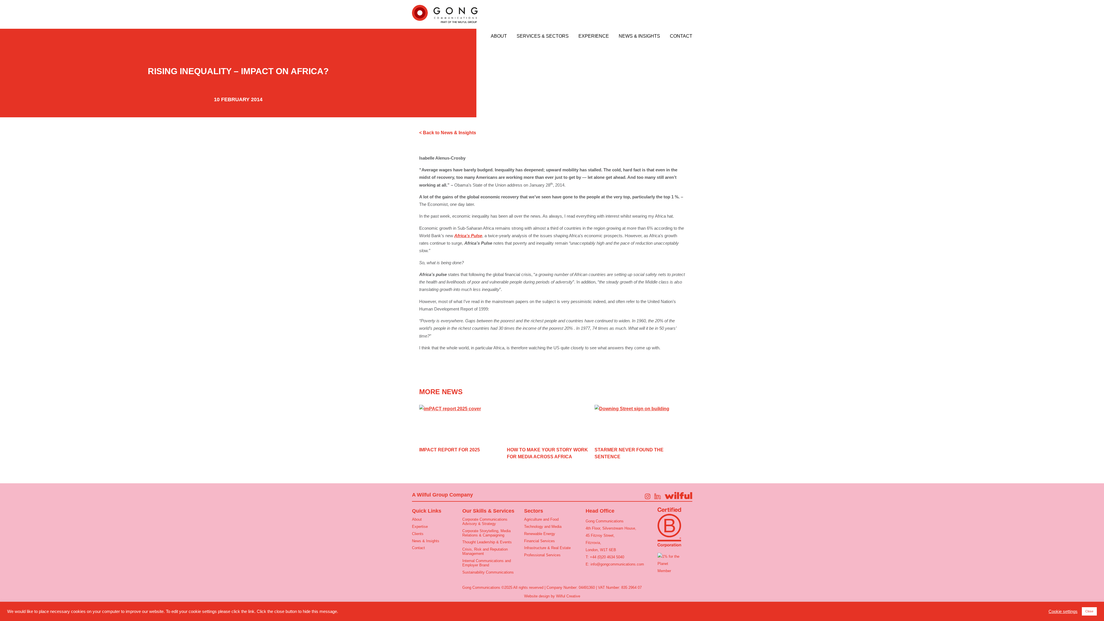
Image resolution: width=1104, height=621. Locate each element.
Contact (681, 36)
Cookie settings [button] (1063, 611)
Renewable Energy (539, 534)
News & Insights (639, 36)
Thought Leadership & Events (487, 542)
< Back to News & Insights (447, 132)
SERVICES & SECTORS (543, 36)
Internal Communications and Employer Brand (486, 563)
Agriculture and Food (541, 519)
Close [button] (1089, 611)
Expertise (420, 526)
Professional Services (542, 555)
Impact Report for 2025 (449, 449)
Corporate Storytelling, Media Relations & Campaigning (486, 533)
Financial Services (539, 541)
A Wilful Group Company (442, 495)
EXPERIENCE (593, 36)
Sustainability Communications (488, 572)
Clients (417, 534)
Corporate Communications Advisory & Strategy (484, 521)
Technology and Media (542, 526)
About (499, 36)
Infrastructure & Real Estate (547, 548)
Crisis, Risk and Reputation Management (485, 551)
